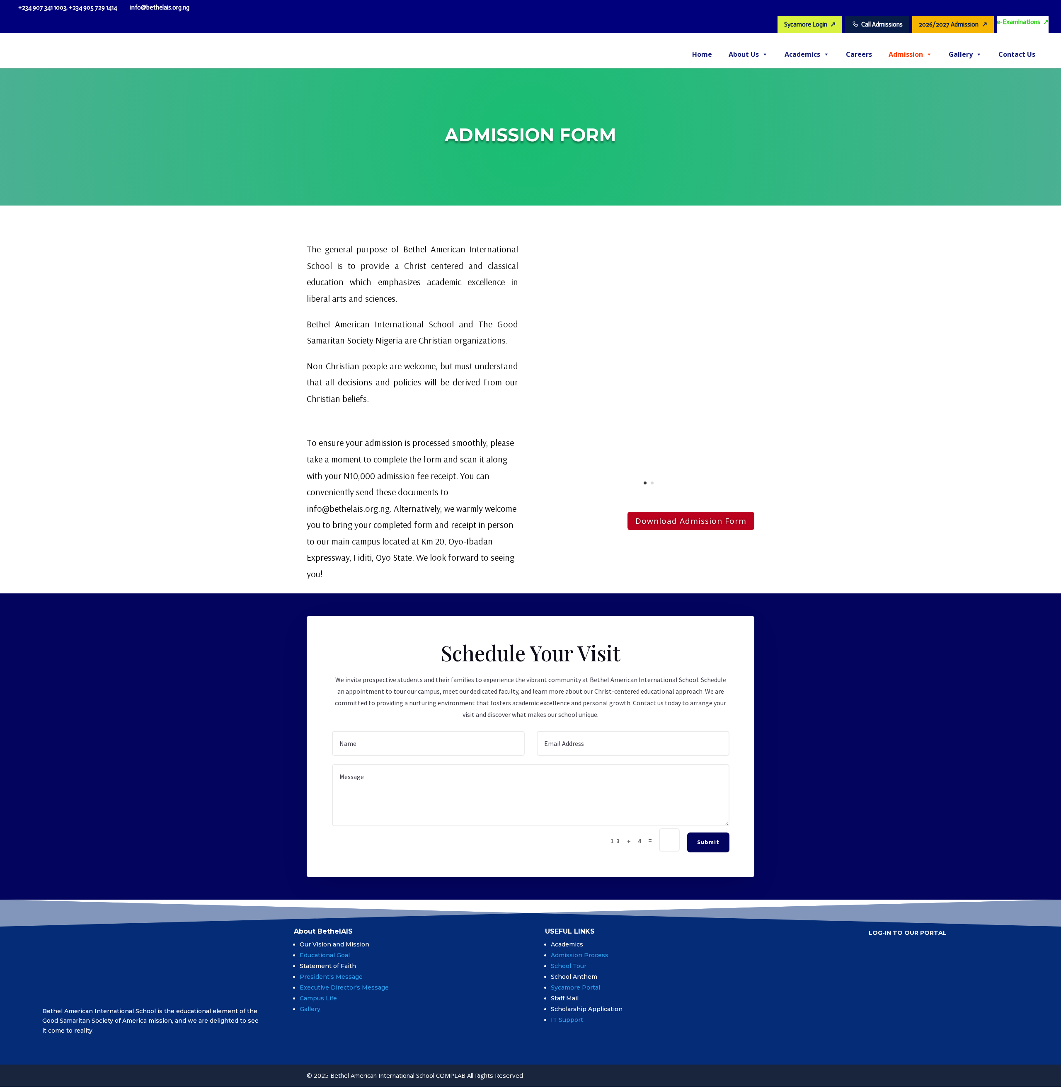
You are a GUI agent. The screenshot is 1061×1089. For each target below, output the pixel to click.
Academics (802, 54)
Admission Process (580, 955)
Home (702, 54)
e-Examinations (1023, 22)
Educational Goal (325, 955)
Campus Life (318, 998)
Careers (859, 54)
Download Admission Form (690, 520)
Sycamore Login (810, 24)
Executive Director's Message (344, 987)
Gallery (961, 54)
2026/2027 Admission (953, 24)
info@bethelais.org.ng (348, 508)
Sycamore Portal (575, 987)
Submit (708, 842)
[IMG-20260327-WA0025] (648, 497)
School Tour (568, 966)
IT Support (567, 1020)
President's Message (331, 976)
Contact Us (1016, 54)
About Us (744, 54)
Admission (906, 54)
